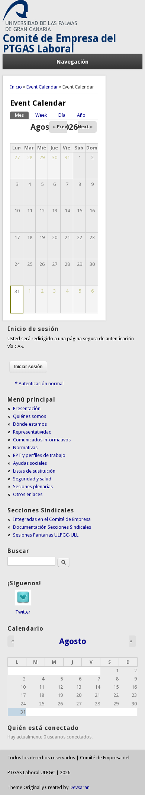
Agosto (72, 641)
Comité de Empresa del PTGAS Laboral (59, 43)
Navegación (72, 61)
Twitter (22, 612)
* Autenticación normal (39, 383)
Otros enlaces (27, 494)
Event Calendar (42, 87)
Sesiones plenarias (33, 486)
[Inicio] (40, 29)
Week (41, 115)
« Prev (60, 126)
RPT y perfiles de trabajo (39, 455)
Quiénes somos (29, 416)
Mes (22, 115)
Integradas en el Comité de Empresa (52, 519)
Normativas (25, 447)
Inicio (16, 87)
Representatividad (32, 432)
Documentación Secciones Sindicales (52, 527)
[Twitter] (23, 604)
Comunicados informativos (42, 439)
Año (81, 115)
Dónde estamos (30, 424)
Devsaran (80, 787)
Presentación (27, 408)
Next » (85, 126)
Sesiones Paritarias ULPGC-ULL (45, 535)
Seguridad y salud (32, 479)
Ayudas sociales (30, 463)
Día (61, 115)
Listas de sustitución (34, 471)
